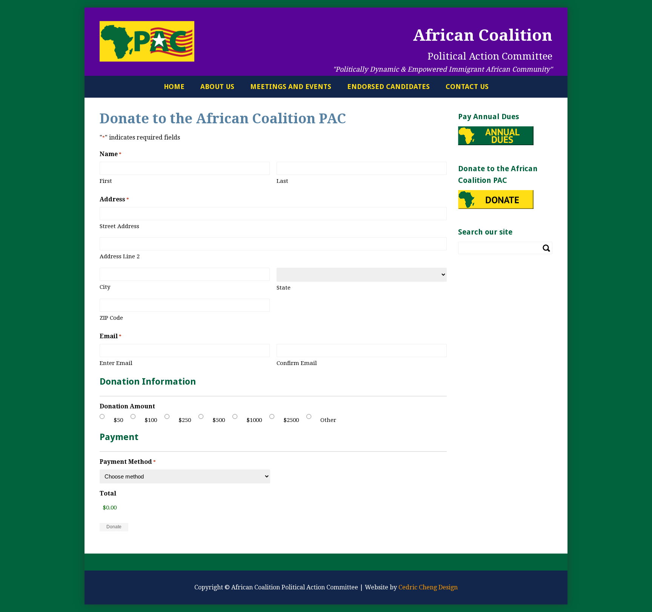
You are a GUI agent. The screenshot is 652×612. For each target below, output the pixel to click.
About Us (217, 86)
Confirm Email (297, 363)
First (106, 181)
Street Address (119, 226)
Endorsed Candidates (388, 86)
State (284, 287)
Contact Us (467, 86)
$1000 (254, 420)
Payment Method (128, 461)
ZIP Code (111, 317)
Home (174, 86)
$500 (218, 420)
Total (108, 493)
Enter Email (116, 363)
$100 (151, 420)
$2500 (291, 420)
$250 (184, 420)
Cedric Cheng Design (428, 587)
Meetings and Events (290, 86)
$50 (118, 420)
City (105, 287)
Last (282, 181)
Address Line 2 (120, 256)
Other (328, 420)
